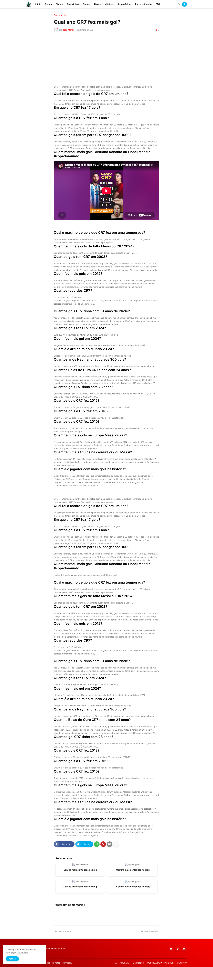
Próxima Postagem (149, 931)
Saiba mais (23, 952)
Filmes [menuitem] (59, 4)
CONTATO (182, 963)
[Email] (109, 844)
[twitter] (184, 948)
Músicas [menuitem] (109, 4)
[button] (179, 4)
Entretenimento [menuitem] (143, 4)
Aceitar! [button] (12, 958)
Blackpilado (138, 963)
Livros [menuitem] (97, 4)
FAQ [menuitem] (158, 4)
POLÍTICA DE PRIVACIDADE (160, 963)
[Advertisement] (106, 58)
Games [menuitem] (86, 4)
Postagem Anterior (63, 931)
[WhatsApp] (97, 844)
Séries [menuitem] (48, 4)
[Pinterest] (103, 844)
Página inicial (60, 15)
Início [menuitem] (38, 4)
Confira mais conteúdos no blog (80, 869)
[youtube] (171, 948)
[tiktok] (177, 948)
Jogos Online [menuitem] (124, 4)
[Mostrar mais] (116, 844)
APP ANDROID (122, 963)
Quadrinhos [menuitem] (73, 4)
